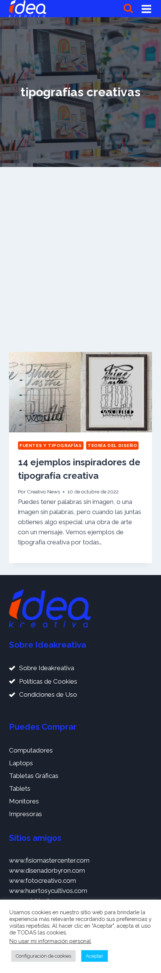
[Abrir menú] (146, 9)
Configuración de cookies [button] (43, 956)
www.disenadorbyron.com (47, 870)
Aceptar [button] (94, 956)
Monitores (24, 801)
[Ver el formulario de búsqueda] (128, 9)
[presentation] (80, 392)
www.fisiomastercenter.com (49, 860)
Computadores (31, 750)
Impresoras (25, 814)
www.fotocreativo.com (42, 880)
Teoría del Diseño (112, 445)
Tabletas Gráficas (33, 775)
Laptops (21, 763)
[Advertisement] (80, 259)
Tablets (19, 788)
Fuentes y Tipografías (50, 445)
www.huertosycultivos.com (48, 890)
